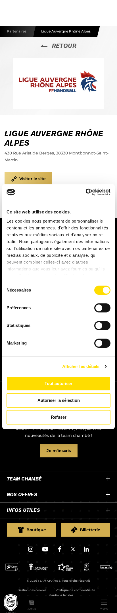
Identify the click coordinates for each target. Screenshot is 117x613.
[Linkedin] (86, 551)
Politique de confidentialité (75, 590)
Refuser (58, 417)
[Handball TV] (106, 569)
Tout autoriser (58, 383)
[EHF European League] (65, 569)
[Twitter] (73, 550)
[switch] (102, 307)
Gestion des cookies (32, 590)
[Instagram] (30, 551)
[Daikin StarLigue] (12, 569)
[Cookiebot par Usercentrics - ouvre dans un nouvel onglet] (85, 192)
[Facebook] (59, 551)
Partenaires (16, 31)
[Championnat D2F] (86, 569)
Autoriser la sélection (58, 400)
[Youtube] (45, 551)
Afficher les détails (81, 366)
